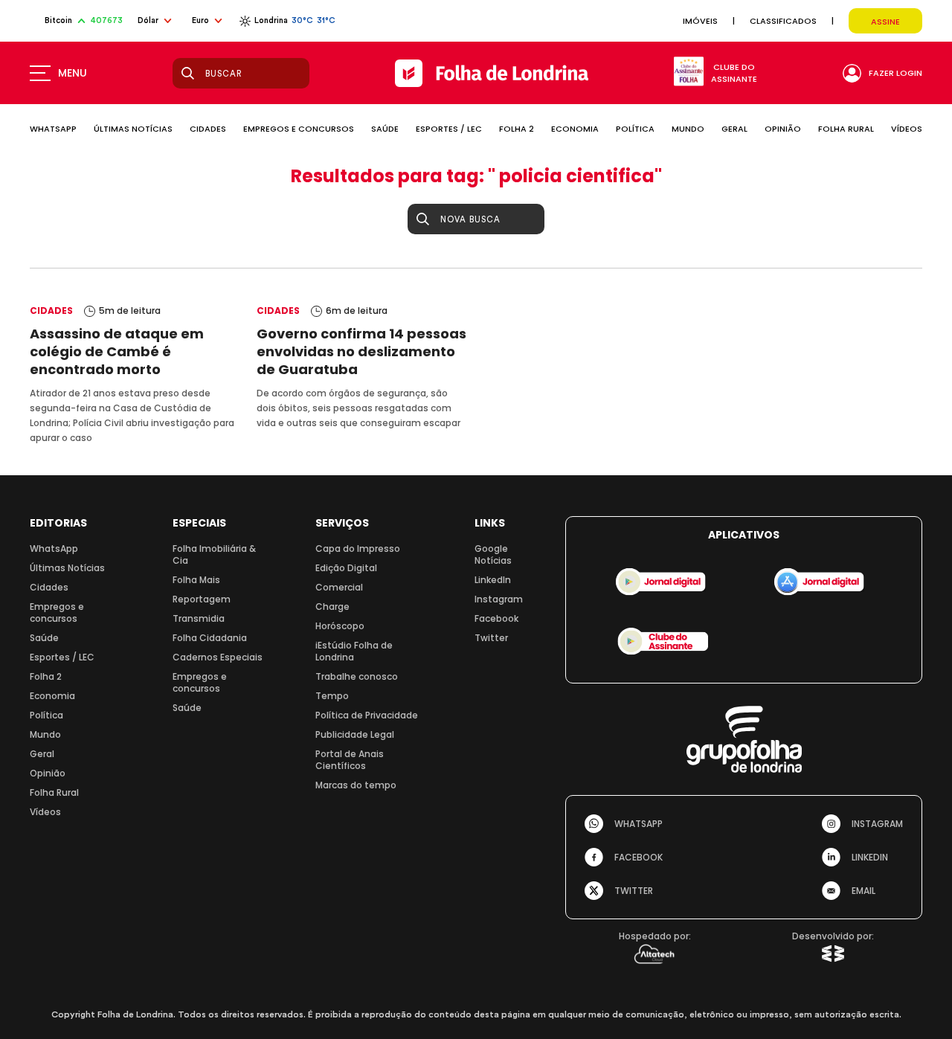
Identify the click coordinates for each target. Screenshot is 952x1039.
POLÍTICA (635, 129)
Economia (52, 695)
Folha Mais (196, 579)
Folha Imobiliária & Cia (214, 554)
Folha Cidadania (210, 637)
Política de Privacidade (366, 715)
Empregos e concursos (57, 612)
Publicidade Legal (354, 734)
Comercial (339, 587)
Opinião (47, 773)
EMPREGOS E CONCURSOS (298, 129)
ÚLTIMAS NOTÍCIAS (133, 129)
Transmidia (199, 618)
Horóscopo (339, 626)
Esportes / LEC (62, 657)
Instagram (499, 599)
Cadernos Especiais (218, 657)
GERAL (734, 129)
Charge (332, 606)
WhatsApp (54, 548)
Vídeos (45, 811)
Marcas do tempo (355, 785)
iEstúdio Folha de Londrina (354, 651)
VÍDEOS (906, 129)
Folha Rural (54, 792)
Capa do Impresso (357, 548)
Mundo (45, 734)
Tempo (332, 695)
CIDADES (208, 129)
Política (46, 715)
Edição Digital (346, 568)
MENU (72, 72)
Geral (42, 753)
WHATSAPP (53, 129)
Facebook (496, 618)
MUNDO (688, 129)
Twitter (491, 637)
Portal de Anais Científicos (349, 759)
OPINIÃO (783, 129)
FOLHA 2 (516, 129)
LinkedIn (493, 579)
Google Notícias (493, 554)
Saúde (44, 637)
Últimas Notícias (67, 568)
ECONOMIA (575, 129)
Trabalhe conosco (356, 676)
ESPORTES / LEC (449, 129)
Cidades (49, 587)
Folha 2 (46, 676)
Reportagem (202, 599)
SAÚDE (385, 129)
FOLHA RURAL (846, 129)
